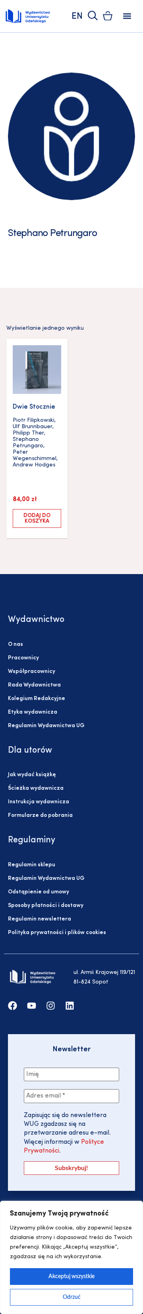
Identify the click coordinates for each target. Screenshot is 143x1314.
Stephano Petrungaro (28, 443)
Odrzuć (72, 1297)
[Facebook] (12, 1005)
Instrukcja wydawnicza (38, 802)
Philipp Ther (28, 433)
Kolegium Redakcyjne (36, 699)
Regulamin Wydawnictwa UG (46, 726)
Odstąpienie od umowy (38, 892)
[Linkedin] (69, 1005)
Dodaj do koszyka (36, 518)
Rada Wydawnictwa (34, 685)
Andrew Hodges (34, 465)
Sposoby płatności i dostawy (45, 906)
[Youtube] (31, 1005)
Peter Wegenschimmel (34, 455)
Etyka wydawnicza (32, 712)
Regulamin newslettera (39, 919)
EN (77, 16)
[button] (127, 16)
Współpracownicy (31, 672)
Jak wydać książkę (32, 775)
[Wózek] (107, 15)
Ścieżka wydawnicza (36, 788)
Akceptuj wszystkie (71, 1276)
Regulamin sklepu (31, 865)
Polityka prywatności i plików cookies (57, 933)
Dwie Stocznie (34, 407)
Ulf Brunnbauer (32, 427)
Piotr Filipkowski (33, 420)
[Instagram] (50, 1005)
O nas (15, 644)
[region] (71, 1257)
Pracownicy (23, 658)
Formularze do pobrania (40, 815)
